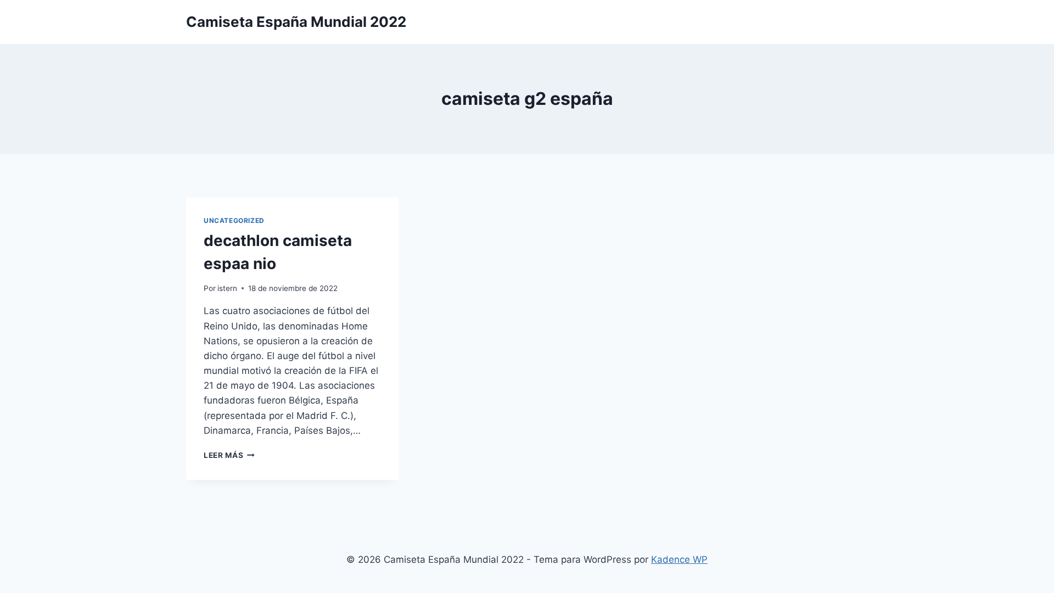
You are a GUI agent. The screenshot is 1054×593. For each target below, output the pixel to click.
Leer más (229, 455)
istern (227, 288)
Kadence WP (679, 559)
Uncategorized (234, 220)
